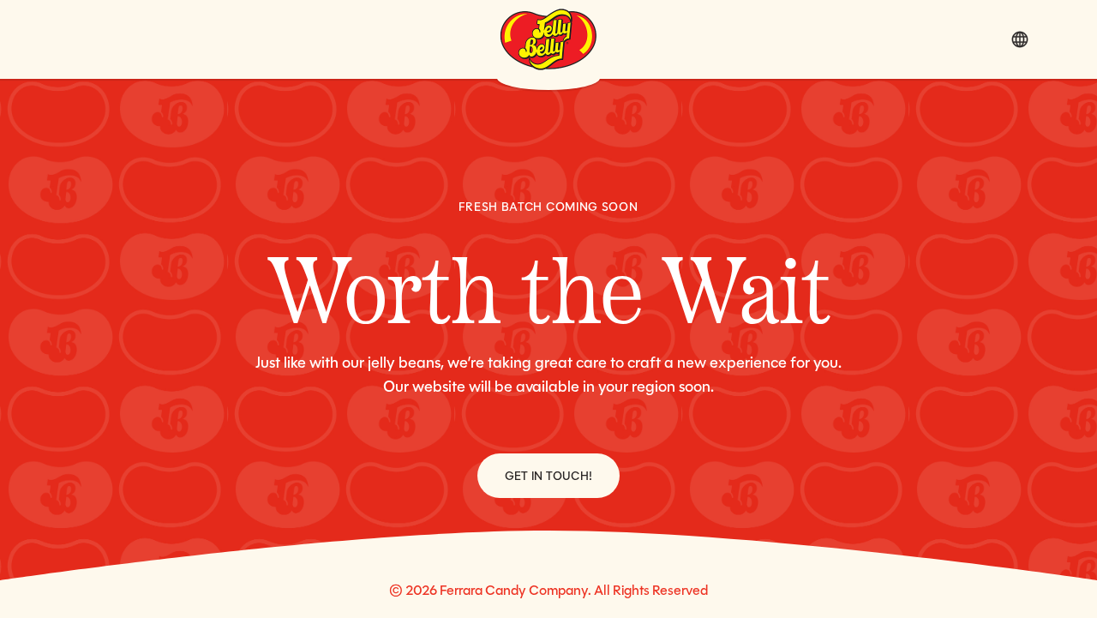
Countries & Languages (1019, 39)
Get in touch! (549, 475)
